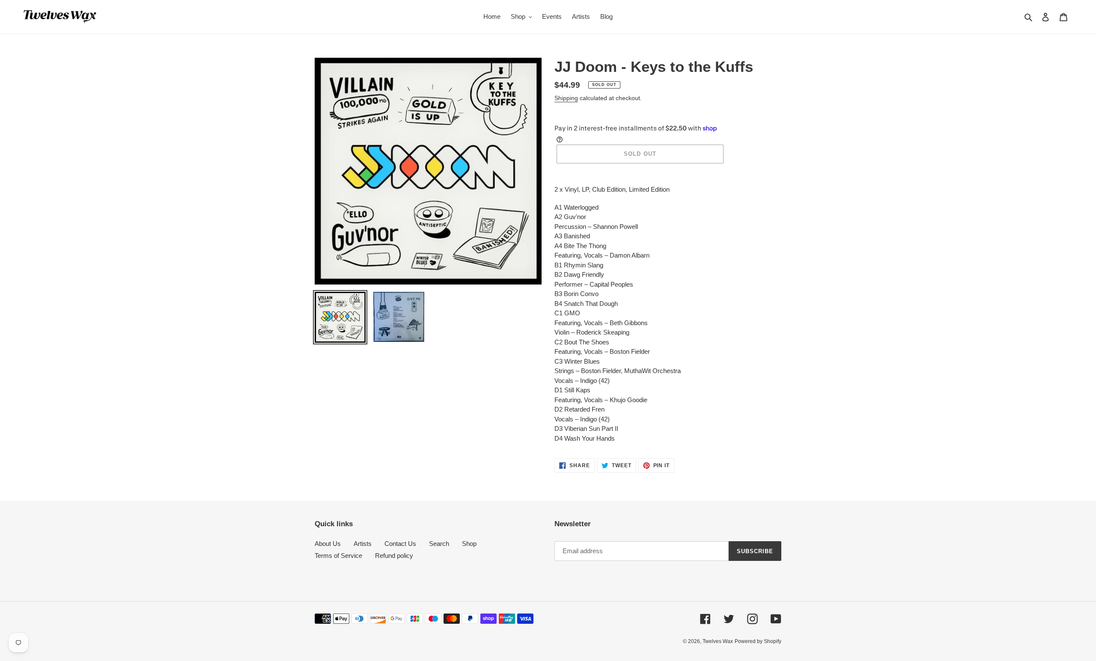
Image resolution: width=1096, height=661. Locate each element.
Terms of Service (338, 555)
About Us (328, 543)
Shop (469, 543)
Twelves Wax (718, 641)
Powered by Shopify (758, 641)
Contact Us (400, 543)
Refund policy (394, 555)
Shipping (566, 98)
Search (439, 543)
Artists (363, 543)
